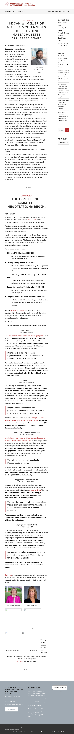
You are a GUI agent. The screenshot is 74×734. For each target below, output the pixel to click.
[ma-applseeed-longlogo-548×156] (20, 4)
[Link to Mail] (67, 726)
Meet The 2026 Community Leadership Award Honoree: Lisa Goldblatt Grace (63, 116)
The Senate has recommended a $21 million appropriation (25, 336)
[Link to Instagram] (62, 726)
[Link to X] (59, 726)
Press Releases (27, 20)
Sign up (18, 661)
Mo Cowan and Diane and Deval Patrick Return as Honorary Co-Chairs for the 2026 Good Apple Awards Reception (63, 90)
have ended (32, 220)
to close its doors (35, 490)
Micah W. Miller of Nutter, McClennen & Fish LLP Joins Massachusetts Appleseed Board (26, 31)
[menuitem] (9, 731)
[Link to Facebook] (56, 726)
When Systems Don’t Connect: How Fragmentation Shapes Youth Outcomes (63, 104)
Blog (59, 25)
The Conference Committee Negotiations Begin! (26, 202)
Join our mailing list (59, 687)
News (60, 30)
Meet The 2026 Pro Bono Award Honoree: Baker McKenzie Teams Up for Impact (63, 63)
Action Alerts (26, 196)
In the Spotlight (63, 28)
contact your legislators (18, 310)
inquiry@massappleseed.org (14, 704)
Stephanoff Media (15, 729)
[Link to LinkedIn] (64, 726)
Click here (8, 575)
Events (60, 35)
